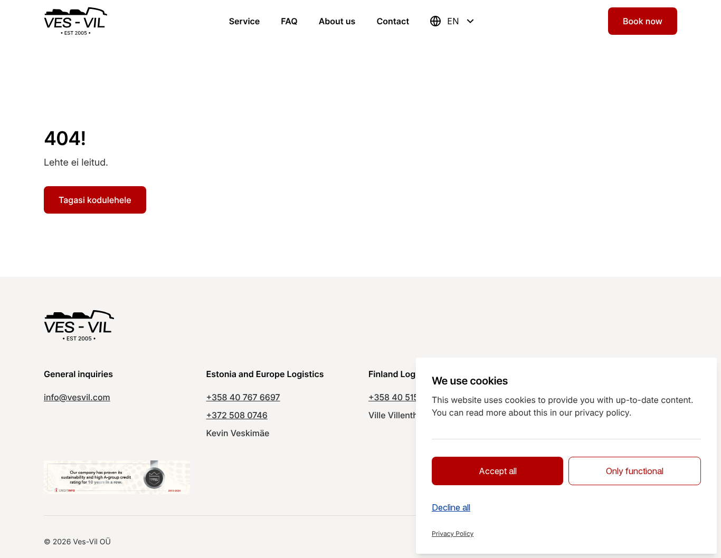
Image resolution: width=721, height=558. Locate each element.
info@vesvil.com (77, 397)
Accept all (498, 471)
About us (337, 21)
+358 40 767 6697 (243, 397)
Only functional (634, 471)
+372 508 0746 (237, 415)
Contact (392, 21)
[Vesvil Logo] (75, 21)
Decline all (451, 507)
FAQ (289, 21)
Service (244, 21)
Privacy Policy (452, 533)
